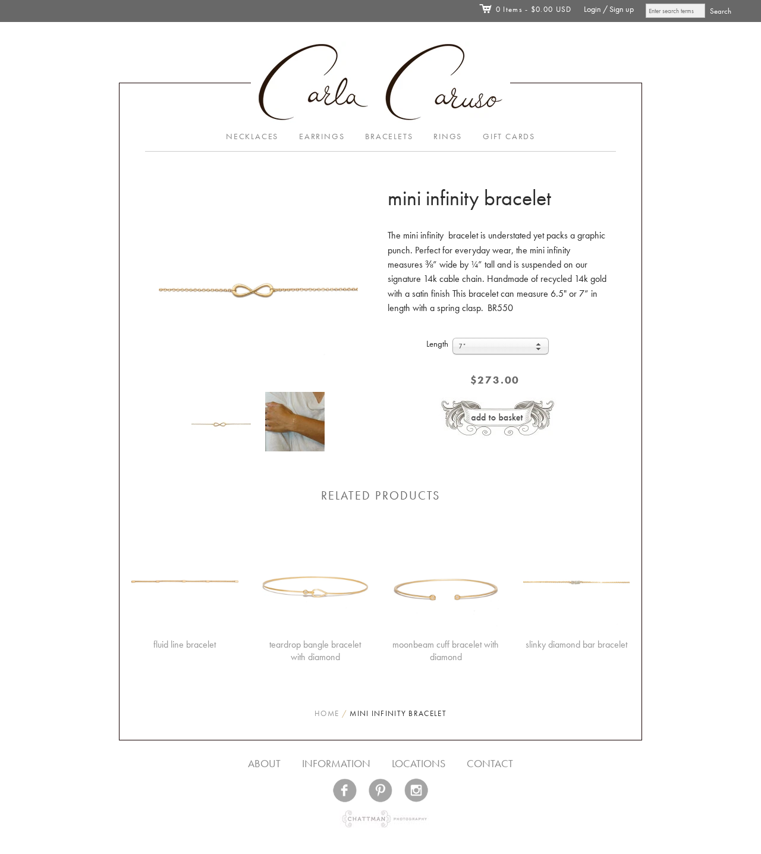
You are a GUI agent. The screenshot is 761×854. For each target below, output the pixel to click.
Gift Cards (509, 136)
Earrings (321, 136)
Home (327, 713)
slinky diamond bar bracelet (576, 644)
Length (437, 343)
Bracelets (389, 136)
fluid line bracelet (184, 644)
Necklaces (252, 136)
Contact (490, 763)
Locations (418, 763)
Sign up (621, 9)
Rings (447, 136)
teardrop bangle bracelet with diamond (315, 650)
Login (592, 9)
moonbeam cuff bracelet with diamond (445, 650)
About (264, 763)
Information (336, 763)
